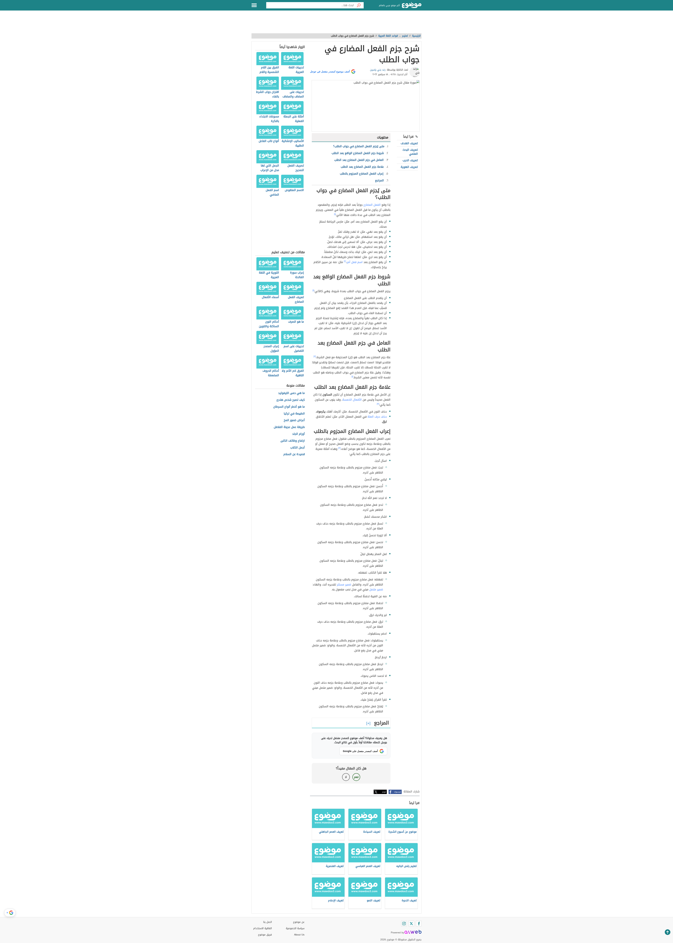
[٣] (315, 356)
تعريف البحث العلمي (410, 151)
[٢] (345, 261)
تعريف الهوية (409, 167)
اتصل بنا (267, 922)
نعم (356, 777)
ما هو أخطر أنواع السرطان (289, 406)
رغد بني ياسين (378, 69)
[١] (335, 214)
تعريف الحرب (410, 160)
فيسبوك (397, 792)
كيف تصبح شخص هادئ (290, 400)
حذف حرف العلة (377, 416)
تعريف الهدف (409, 143)
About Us (299, 934)
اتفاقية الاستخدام (262, 928)
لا (346, 777)
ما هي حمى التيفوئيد (291, 393)
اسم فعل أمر (355, 262)
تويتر (384, 792)
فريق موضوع (265, 934)
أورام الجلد (298, 434)
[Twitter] (411, 923)
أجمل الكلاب (297, 447)
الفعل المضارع (372, 204)
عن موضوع (298, 922)
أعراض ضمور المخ (294, 420)
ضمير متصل (376, 589)
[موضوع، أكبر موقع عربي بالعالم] (412, 5)
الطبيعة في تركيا (294, 413)
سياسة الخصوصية (295, 928)
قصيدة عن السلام (294, 454)
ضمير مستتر (344, 584)
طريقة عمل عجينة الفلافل (289, 427)
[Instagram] (404, 923)
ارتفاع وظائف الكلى (292, 440)
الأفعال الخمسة (352, 399)
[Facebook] (419, 923)
